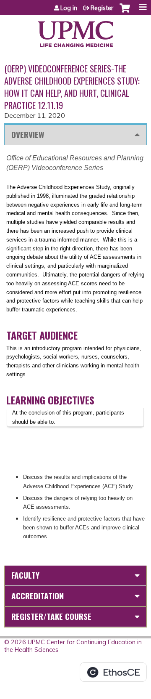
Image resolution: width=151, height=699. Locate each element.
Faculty (25, 575)
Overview (27, 134)
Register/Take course (51, 616)
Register (102, 8)
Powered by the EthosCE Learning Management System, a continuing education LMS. (113, 672)
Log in (68, 8)
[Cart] (125, 12)
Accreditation (37, 596)
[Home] (75, 31)
